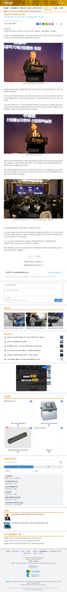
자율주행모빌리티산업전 (13, 497)
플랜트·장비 (48, 8)
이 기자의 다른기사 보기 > (54, 272)
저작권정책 (34, 551)
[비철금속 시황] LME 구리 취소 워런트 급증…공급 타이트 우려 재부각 (22, 541)
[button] (49, 24)
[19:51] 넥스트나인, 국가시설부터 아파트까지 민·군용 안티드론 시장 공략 (25, 11)
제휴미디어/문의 (27, 553)
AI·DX (55, 8)
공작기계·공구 (37, 8)
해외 (48, 467)
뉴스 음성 (8, 23)
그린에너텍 (8, 476)
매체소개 (8, 551)
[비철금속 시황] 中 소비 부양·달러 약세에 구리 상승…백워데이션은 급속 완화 (24, 543)
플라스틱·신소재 (26, 8)
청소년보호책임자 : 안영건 (54, 551)
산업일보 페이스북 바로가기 (33, 265)
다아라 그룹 (32, 566)
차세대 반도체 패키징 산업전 (14, 503)
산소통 (61, 8)
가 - (57, 24)
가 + (61, 24)
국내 (19, 467)
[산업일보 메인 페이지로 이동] (8, 3)
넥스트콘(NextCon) (11, 481)
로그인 (58, 300)
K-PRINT (8, 492)
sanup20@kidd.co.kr (21, 272)
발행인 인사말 (15, 551)
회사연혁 (22, 551)
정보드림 (41, 553)
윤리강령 (28, 551)
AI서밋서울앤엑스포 (11, 487)
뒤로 (30, 256)
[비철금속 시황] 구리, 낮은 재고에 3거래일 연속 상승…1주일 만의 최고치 (22, 538)
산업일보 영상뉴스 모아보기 (33, 261)
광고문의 (35, 553)
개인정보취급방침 (43, 551)
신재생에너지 (14, 8)
